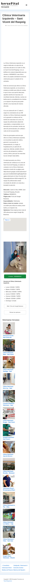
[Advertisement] (15, 44)
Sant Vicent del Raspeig (21, 25)
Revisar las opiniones (15, 312)
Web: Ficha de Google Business (15, 306)
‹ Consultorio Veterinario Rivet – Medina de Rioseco (7, 568)
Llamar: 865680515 (15, 276)
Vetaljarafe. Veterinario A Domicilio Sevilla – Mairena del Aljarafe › (20, 568)
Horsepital (5, 7)
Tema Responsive (8, 581)
